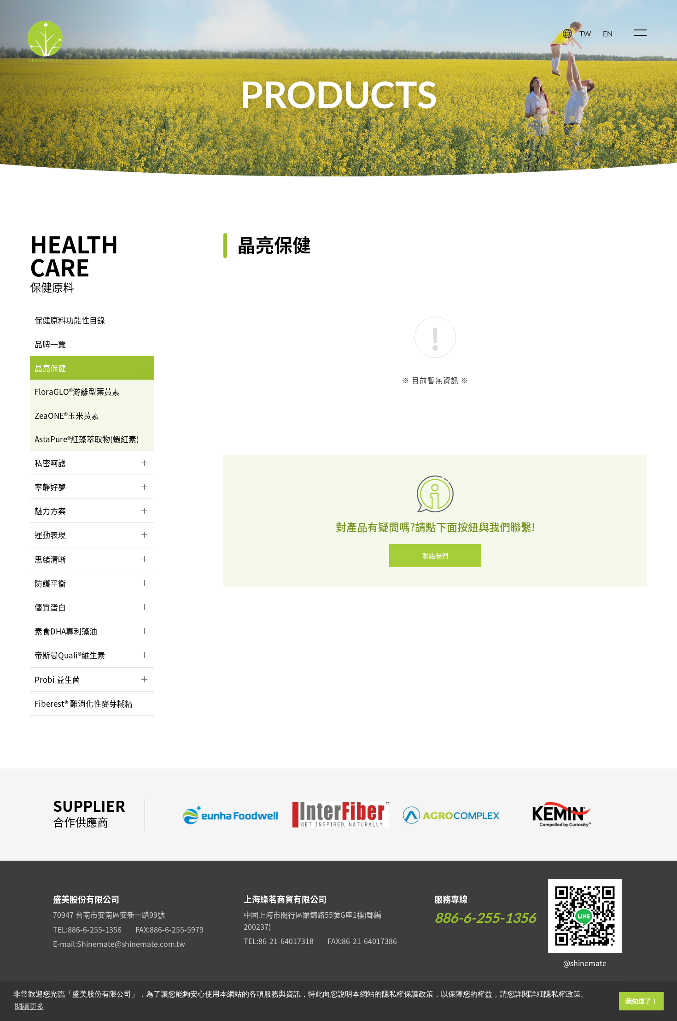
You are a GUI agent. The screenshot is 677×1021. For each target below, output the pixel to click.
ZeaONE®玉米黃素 (67, 415)
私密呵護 (50, 463)
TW (585, 33)
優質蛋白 (50, 607)
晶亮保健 (50, 368)
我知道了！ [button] (641, 1001)
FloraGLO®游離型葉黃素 (77, 391)
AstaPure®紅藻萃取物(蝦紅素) (87, 439)
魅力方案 (50, 510)
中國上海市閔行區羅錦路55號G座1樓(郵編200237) (312, 920)
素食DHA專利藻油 (66, 631)
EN (608, 33)
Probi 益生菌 (57, 679)
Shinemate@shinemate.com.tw (131, 943)
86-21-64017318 (286, 940)
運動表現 (50, 534)
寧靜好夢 (50, 487)
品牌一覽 (50, 344)
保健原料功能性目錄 (70, 320)
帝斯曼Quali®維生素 (70, 655)
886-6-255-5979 (177, 929)
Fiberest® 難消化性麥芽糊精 (84, 703)
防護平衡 (50, 583)
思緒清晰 (50, 559)
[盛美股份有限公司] (45, 43)
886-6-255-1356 (95, 929)
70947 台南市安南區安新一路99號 (109, 914)
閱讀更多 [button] (29, 1006)
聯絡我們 (435, 555)
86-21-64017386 (369, 940)
